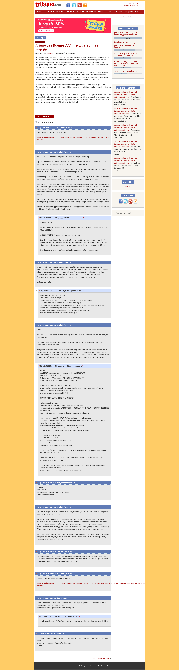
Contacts (133, 12)
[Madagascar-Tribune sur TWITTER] (125, 203)
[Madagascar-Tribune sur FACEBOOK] (121, 203)
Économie (70, 12)
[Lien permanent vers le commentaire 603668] (36, 633)
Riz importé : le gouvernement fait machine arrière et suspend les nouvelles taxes (127, 63)
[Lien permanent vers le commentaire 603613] (36, 128)
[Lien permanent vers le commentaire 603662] (39, 616)
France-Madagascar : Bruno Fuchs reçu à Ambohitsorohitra (127, 54)
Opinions (80, 12)
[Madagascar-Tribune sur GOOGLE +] (130, 203)
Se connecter (73, 666)
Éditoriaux (49, 12)
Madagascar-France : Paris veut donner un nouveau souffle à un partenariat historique (126, 34)
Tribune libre (122, 12)
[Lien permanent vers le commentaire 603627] (36, 325)
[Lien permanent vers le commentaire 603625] (39, 291)
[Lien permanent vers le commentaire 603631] (36, 507)
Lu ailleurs (91, 12)
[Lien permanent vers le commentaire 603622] (36, 262)
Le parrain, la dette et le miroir (126, 71)
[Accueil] (48, 7)
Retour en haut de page (101, 659)
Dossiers (102, 12)
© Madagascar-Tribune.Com (87, 666)
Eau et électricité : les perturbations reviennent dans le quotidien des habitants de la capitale (126, 45)
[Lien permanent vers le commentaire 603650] (36, 598)
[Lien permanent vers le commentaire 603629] (36, 483)
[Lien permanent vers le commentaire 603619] (36, 152)
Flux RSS (100, 666)
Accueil (39, 12)
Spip (108, 666)
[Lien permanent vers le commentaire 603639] (36, 574)
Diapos (111, 12)
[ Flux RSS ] (128, 186)
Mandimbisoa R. (51, 53)
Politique (60, 12)
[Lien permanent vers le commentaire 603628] (39, 218)
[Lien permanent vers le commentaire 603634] (36, 551)
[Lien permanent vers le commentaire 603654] (39, 366)
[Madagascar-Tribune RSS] (135, 203)
